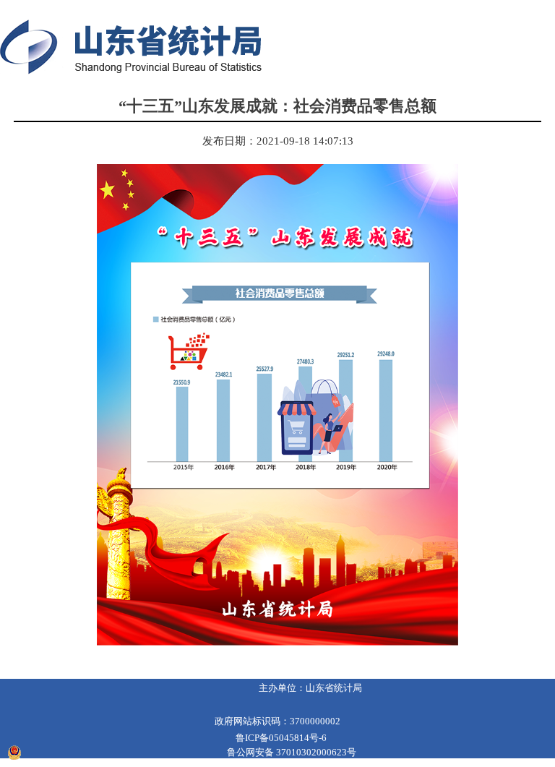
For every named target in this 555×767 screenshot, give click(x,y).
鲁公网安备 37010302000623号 (291, 752)
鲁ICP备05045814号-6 (281, 737)
